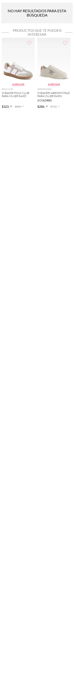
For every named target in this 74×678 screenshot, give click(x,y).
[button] (18, 84)
